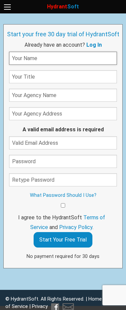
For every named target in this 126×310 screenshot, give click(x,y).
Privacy (40, 306)
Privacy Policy (75, 227)
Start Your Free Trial (63, 239)
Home (95, 299)
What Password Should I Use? (63, 195)
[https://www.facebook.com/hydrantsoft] (54, 306)
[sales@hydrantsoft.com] (67, 306)
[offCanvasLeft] (7, 7)
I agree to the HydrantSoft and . (61, 222)
